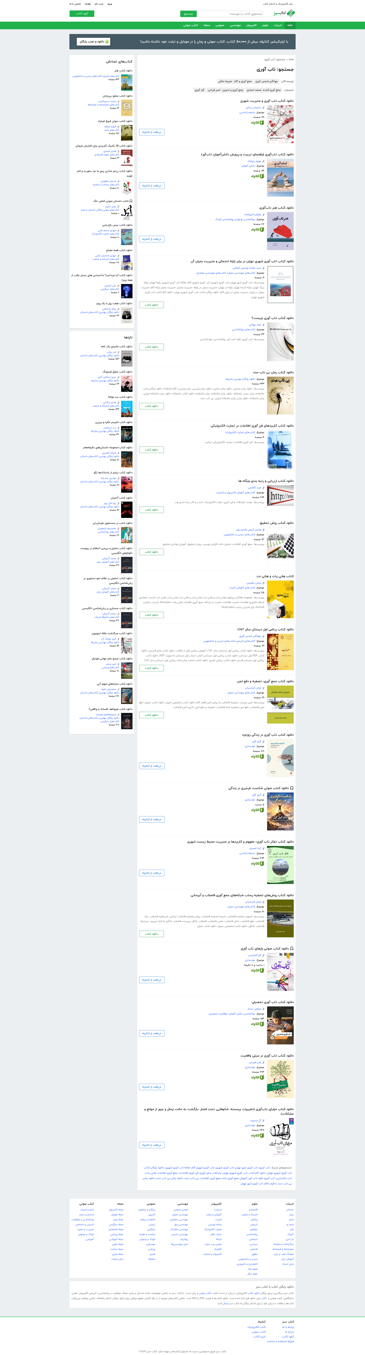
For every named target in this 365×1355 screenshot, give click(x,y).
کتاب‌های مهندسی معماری (211, 273)
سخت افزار (216, 1234)
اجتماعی (253, 1239)
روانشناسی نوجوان (245, 219)
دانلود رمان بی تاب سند (169, 1178)
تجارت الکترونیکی (222, 442)
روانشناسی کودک (224, 219)
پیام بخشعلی (109, 309)
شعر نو (290, 1224)
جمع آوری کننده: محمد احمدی (264, 90)
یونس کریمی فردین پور (248, 529)
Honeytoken (228, 607)
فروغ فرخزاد (110, 126)
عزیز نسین (110, 206)
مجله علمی (117, 1244)
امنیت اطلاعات (231, 602)
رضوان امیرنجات (252, 214)
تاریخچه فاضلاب (159, 916)
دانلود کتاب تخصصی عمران (180, 702)
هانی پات (173, 597)
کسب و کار (197, 502)
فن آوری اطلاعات (243, 442)
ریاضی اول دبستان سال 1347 (160, 660)
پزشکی (254, 1219)
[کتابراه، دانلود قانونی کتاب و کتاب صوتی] (257, 123)
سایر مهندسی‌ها (179, 1244)
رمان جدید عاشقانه (244, 393)
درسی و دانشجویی (248, 1259)
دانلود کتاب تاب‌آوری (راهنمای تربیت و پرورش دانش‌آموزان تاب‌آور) (247, 154)
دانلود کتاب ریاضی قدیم (222, 660)
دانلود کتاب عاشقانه (183, 393)
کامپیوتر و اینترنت (212, 1254)
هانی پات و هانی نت (190, 597)
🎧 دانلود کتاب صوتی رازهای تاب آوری (267, 948)
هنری (152, 1254)
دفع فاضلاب (247, 921)
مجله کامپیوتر (116, 1209)
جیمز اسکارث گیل (107, 377)
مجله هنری (117, 1254)
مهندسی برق (181, 1224)
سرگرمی (151, 1229)
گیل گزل (256, 741)
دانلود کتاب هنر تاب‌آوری (276, 208)
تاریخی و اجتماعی (84, 1224)
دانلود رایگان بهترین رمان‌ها (105, 380)
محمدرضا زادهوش (107, 528)
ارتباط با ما (288, 1327)
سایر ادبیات (288, 1264)
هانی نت (161, 597)
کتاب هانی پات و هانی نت (275, 576)
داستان (290, 1209)
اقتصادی (253, 1209)
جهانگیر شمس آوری (266, 81)
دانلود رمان (243, 398)
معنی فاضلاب (215, 921)
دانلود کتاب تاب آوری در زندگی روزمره (268, 735)
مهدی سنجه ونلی (107, 230)
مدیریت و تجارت (85, 1229)
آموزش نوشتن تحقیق (174, 544)
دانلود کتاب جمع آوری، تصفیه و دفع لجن (265, 681)
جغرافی (254, 1229)
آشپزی (151, 1214)
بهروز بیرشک (254, 161)
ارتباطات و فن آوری (234, 502)
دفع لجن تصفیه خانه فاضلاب (233, 707)
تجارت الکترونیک (213, 1229)
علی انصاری (110, 285)
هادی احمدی (109, 151)
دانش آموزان (248, 166)
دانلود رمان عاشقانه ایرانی (157, 393)
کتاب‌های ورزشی (110, 667)
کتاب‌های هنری (111, 76)
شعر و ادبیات (87, 1209)
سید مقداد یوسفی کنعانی (246, 268)
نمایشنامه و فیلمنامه (283, 1249)
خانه (290, 25)
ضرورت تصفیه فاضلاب (239, 916)
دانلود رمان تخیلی (242, 389)
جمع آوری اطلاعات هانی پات (187, 602)
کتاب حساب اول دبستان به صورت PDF (181, 655)
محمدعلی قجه (108, 689)
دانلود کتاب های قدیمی (162, 651)
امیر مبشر (111, 664)
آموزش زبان (287, 1259)
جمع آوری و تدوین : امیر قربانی (225, 90)
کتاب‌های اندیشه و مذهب (105, 259)
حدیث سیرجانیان (107, 101)
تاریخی (254, 1224)
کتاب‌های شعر (111, 130)
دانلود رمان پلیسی (202, 389)
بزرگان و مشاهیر (146, 1209)
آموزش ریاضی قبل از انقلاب (191, 651)
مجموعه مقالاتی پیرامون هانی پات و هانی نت (227, 597)
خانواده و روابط (147, 1219)
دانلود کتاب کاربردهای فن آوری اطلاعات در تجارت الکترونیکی (252, 426)
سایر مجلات (117, 1259)
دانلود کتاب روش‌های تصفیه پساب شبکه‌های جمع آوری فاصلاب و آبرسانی (242, 895)
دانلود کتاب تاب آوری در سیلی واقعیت (267, 1056)
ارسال (226, 1303)
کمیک (290, 1234)
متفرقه (151, 1259)
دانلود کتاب (151, 305)
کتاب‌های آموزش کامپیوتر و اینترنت (235, 492)
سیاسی (254, 1244)
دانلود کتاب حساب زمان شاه (192, 660)
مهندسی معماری (179, 1219)
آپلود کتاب (82, 13)
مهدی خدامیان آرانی (105, 255)
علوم (265, 25)
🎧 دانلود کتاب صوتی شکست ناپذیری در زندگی (261, 788)
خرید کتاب (259, 1336)
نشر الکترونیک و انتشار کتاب (278, 4)
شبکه (219, 1239)
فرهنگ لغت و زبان (284, 1254)
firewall (260, 607)
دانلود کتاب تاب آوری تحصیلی (273, 1002)
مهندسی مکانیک (179, 1229)
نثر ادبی (290, 1239)
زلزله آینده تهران (242, 287)
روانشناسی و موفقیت (82, 1219)
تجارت (208, 442)
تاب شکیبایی (284, 1178)
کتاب (264, 1298)
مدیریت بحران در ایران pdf (234, 292)
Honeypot (165, 602)
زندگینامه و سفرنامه (283, 1244)
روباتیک (184, 1239)
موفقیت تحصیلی (218, 1014)
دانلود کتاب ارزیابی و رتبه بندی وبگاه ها (266, 481)
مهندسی (235, 25)
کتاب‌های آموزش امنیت (242, 588)
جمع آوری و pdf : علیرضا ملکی (235, 81)
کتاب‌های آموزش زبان (108, 562)
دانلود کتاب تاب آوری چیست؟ (273, 318)
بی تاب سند (207, 398)
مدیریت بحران (184, 287)
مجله (207, 25)
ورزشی (151, 1249)
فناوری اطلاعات (248, 602)
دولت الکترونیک (213, 502)
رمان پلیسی (184, 389)
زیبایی (152, 1224)
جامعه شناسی (247, 112)
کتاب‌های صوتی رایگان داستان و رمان (100, 210)
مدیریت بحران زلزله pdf (163, 287)
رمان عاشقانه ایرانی (225, 398)
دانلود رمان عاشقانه (221, 393)
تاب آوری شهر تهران (241, 282)
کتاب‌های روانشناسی (108, 532)
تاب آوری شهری (220, 282)
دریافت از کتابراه (151, 132)
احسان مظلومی (108, 181)
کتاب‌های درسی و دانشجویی (87, 76)
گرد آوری (199, 90)
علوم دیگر (253, 1274)
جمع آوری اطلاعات (242, 544)
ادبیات (278, 25)
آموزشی (90, 1239)
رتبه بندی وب (182, 502)
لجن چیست (246, 702)
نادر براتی (111, 352)
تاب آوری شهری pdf (199, 282)
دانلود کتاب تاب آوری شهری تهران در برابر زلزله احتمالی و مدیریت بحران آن (242, 261)
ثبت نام (99, 4)
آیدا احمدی (255, 848)
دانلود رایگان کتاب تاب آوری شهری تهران (196, 292)
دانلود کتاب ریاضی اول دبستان (221, 655)
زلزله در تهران (225, 287)
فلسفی (254, 1249)
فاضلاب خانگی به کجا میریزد (165, 921)
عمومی (220, 25)
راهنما (88, 4)
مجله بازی (118, 1219)
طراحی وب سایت (213, 1244)
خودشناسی (206, 339)
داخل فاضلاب (232, 921)
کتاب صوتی (190, 25)
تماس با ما (75, 4)
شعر (291, 1219)
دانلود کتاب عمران (154, 702)
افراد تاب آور (234, 339)
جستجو (188, 14)
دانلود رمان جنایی (222, 389)
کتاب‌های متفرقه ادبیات (106, 617)
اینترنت (218, 1209)
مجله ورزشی (116, 1234)
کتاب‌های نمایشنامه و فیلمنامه (103, 105)
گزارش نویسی (210, 544)
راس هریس (255, 1062)
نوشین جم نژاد (108, 478)
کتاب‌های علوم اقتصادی (106, 154)
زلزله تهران (155, 282)
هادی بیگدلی (109, 402)
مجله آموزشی (116, 1239)
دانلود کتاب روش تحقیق (277, 523)
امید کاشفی (254, 487)
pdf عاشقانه (170, 389)
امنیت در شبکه (213, 602)
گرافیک (218, 1249)
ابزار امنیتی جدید (245, 607)
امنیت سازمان (151, 602)
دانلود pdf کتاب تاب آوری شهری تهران (244, 1173)
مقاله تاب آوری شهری (174, 282)
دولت (249, 502)
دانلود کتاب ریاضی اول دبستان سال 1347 (265, 629)
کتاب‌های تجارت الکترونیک (105, 234)
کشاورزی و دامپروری (247, 1264)
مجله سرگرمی (116, 1224)
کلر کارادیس (254, 955)
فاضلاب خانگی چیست (195, 921)
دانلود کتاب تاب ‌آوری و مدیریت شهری (267, 101)
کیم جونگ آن (108, 639)
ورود (109, 4)
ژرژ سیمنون (110, 427)
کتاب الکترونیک (256, 1327)
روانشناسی (220, 339)
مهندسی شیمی (179, 1234)
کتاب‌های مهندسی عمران (241, 273)
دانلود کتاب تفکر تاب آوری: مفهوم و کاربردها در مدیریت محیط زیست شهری (240, 842)
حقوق (255, 1254)
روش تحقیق (195, 544)
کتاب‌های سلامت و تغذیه (106, 184)
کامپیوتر (251, 25)
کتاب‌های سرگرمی (110, 289)
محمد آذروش (109, 558)
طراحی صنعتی (180, 1209)
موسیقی (150, 1244)
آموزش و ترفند (214, 1214)
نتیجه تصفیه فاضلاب (214, 916)
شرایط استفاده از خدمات (280, 1341)
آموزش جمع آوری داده (234, 1178)
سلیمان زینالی (253, 107)
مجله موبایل (117, 1214)
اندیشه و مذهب (249, 1214)
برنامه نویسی (215, 1224)
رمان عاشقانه (203, 393)
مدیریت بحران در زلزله (205, 287)
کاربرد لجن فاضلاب (183, 707)
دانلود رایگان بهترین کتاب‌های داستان (99, 312)
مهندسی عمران (180, 1214)
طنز (292, 1229)
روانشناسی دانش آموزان (242, 1014)
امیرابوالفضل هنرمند (106, 714)
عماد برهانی (255, 325)
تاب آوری (247, 339)
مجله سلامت (116, 1249)
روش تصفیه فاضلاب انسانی (185, 916)
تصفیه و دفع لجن (205, 707)
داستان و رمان (86, 1214)
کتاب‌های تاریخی (245, 641)
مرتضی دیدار (254, 1009)
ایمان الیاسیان (253, 688)
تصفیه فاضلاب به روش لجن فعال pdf (217, 702)
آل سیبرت (255, 1120)
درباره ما (289, 1332)
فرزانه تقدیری (109, 453)
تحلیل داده (225, 544)
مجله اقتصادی (116, 1229)
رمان (291, 1214)
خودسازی (250, 746)
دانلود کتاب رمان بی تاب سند (273, 372)
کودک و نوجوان (147, 1239)
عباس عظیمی (254, 583)
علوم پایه (253, 1269)
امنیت (152, 597)
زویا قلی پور (110, 503)
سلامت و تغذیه (147, 1234)
